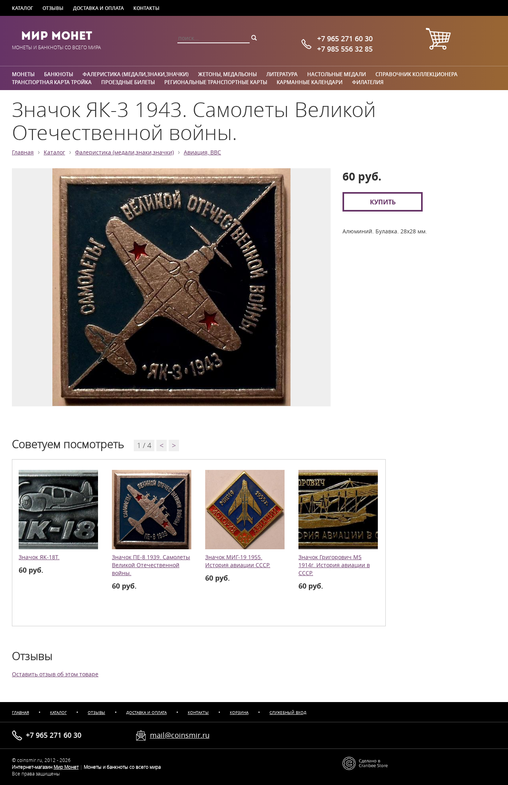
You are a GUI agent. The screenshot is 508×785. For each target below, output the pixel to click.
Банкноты (58, 74)
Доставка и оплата (98, 8)
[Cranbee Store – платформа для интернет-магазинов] (365, 763)
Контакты (146, 8)
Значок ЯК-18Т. (39, 557)
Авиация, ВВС (202, 152)
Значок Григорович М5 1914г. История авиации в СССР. (334, 565)
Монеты (23, 74)
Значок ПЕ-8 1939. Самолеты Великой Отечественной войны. (151, 565)
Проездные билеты (128, 82)
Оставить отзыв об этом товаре (55, 674)
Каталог (22, 8)
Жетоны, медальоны (227, 74)
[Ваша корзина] (438, 40)
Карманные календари (310, 82)
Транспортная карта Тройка (52, 82)
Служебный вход (287, 712)
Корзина (239, 712)
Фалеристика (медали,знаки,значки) (136, 74)
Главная (23, 152)
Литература (282, 74)
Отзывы (53, 8)
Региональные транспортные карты (215, 82)
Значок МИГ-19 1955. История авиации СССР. (237, 561)
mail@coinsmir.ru (180, 735)
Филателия (367, 82)
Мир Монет (56, 36)
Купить (383, 202)
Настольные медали (336, 74)
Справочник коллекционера (416, 74)
